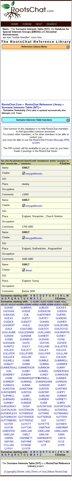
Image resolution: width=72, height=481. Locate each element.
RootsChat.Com (12, 104)
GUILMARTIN (61, 332)
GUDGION (8, 314)
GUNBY (26, 371)
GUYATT (61, 420)
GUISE (61, 339)
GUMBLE (44, 360)
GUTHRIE (43, 413)
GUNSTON (9, 388)
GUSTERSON (26, 409)
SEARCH (52, 24)
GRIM (50, 304)
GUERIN (61, 314)
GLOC (5, 304)
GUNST (62, 385)
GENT (51, 302)
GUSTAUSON (8, 409)
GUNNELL (43, 378)
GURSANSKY (8, 406)
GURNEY (9, 402)
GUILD (26, 325)
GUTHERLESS (9, 413)
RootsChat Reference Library (43, 104)
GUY (43, 420)
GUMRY (61, 367)
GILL (64, 302)
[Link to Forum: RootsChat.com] (27, 20)
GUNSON (44, 385)
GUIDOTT (26, 321)
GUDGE (26, 311)
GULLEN (8, 350)
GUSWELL (43, 409)
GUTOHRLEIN (8, 417)
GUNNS (26, 385)
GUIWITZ (9, 346)
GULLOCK (8, 357)
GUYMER (61, 424)
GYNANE (26, 445)
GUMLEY (9, 364)
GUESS (8, 318)
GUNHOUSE (62, 374)
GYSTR (26, 448)
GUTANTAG (61, 409)
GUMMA (44, 364)
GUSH (26, 406)
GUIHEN (61, 321)
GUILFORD (26, 328)
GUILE (8, 328)
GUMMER (61, 364)
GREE (43, 304)
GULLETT (26, 350)
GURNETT (61, 399)
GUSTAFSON (44, 406)
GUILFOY (43, 328)
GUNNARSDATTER (29, 378)
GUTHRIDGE (26, 413)
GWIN (61, 434)
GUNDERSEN (61, 371)
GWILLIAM (44, 431)
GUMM (26, 364)
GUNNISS (8, 385)
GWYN (62, 438)
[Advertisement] (36, 75)
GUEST (26, 318)
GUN (8, 371)
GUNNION (61, 381)
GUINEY (61, 336)
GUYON (8, 427)
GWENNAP (62, 427)
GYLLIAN (9, 445)
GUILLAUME (9, 332)
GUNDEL (44, 371)
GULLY (43, 357)
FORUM (27, 24)
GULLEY (43, 350)
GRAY (36, 304)
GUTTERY (62, 417)
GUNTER (44, 388)
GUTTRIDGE (26, 420)
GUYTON (26, 427)
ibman (29, 270)
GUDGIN (62, 311)
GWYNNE (26, 441)
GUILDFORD (61, 325)
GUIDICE (9, 321)
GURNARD (9, 399)
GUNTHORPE (8, 392)
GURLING (44, 395)
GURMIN (62, 395)
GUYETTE (43, 424)
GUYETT (26, 424)
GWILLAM (26, 431)
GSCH (58, 304)
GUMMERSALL (9, 367)
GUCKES (61, 307)
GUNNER (61, 378)
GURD (26, 395)
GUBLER (44, 307)
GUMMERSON (26, 367)
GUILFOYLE (61, 328)
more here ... (38, 37)
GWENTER (9, 431)
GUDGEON (44, 311)
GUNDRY (26, 374)
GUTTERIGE (44, 417)
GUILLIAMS (44, 332)
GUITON (44, 343)
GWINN (9, 438)
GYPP (61, 445)
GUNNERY (9, 381)
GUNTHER (61, 388)
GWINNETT (26, 438)
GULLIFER (9, 353)
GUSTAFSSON (62, 406)
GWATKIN (44, 427)
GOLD (13, 304)
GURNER (44, 399)
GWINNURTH (44, 438)
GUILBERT (9, 325)
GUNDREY (9, 374)
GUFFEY (44, 318)
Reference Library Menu (45, 47)
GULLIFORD (26, 353)
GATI (43, 302)
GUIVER (61, 343)
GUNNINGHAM (44, 381)
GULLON (26, 357)
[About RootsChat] (57, 471)
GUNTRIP (43, 392)
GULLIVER (44, 353)
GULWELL (8, 360)
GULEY (26, 346)
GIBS (57, 302)
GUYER (8, 424)
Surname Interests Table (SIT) (21, 107)
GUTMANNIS (61, 413)
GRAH (28, 304)
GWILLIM (9, 434)
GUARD (8, 307)
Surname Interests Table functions (42, 120)
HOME (15, 24)
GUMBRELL (61, 360)
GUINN (9, 339)
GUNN (8, 378)
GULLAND (43, 346)
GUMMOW (43, 367)
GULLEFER (61, 346)
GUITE (26, 343)
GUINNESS (26, 339)
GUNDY (44, 374)
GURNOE (26, 402)
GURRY (61, 402)
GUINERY (43, 336)
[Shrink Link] (24, 471)
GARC (37, 302)
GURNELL (26, 399)
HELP (39, 24)
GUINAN (8, 336)
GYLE (61, 441)
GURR (43, 402)
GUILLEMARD (26, 332)
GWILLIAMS (61, 431)
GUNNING (26, 381)
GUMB (26, 360)
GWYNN (8, 441)
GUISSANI (9, 343)
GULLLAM (61, 353)
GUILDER (43, 325)
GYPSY (8, 448)
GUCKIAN (8, 311)
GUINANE (26, 336)
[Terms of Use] (39, 471)
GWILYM (44, 434)
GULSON (61, 357)
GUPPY (61, 392)
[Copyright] (10, 471)
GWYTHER (44, 441)
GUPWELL (9, 395)
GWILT (26, 434)
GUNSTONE (26, 388)
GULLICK (61, 350)
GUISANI (44, 339)
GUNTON (26, 392)
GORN (20, 304)
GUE (26, 314)
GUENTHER (43, 314)
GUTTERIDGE (26, 417)
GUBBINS (26, 307)
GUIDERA (61, 318)
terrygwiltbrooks (34, 173)
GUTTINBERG (9, 420)
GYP (43, 445)
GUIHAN (44, 321)
